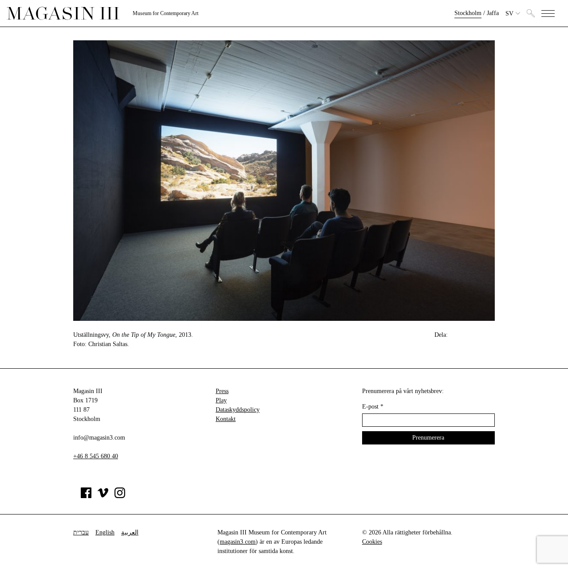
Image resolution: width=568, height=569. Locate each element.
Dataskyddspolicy (238, 409)
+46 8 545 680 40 (95, 456)
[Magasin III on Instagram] (119, 496)
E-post (372, 406)
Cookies (372, 541)
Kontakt (226, 419)
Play (221, 400)
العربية (129, 532)
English (104, 532)
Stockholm (467, 13)
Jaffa (493, 13)
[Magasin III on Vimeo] (103, 496)
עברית (81, 532)
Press (222, 391)
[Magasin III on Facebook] (86, 496)
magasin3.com (238, 541)
